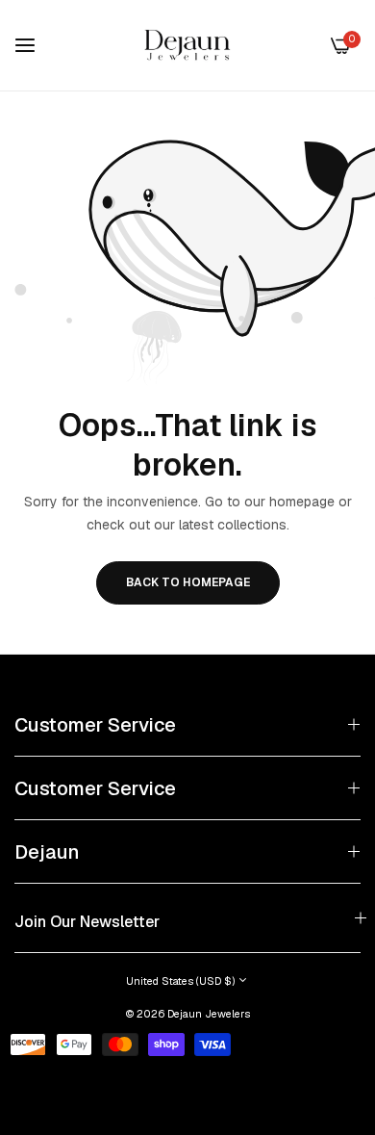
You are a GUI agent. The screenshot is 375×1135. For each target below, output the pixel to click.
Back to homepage (188, 582)
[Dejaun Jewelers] (187, 45)
